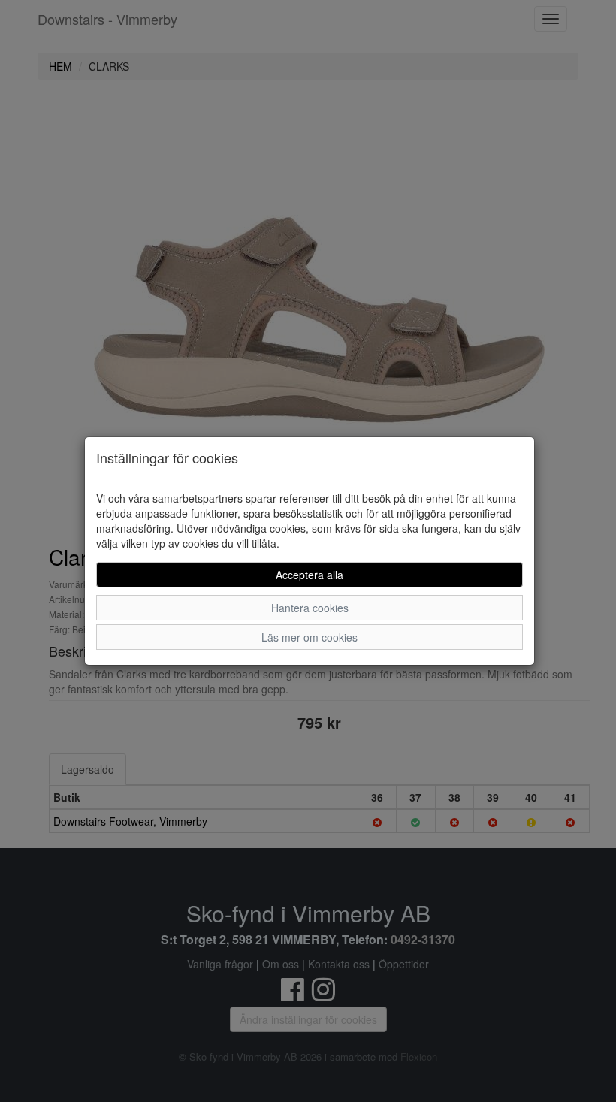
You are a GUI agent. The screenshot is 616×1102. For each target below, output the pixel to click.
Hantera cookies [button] (310, 607)
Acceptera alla (309, 574)
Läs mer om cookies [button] (309, 637)
